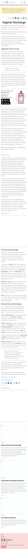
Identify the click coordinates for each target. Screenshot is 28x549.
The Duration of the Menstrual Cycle (12, 480)
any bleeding (5, 287)
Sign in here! (18, 12)
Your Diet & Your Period (8, 518)
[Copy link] (26, 18)
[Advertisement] (14, 231)
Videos (3, 536)
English (3, 547)
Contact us (4, 538)
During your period (6, 252)
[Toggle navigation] (3, 2)
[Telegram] (23, 18)
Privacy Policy (4, 541)
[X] (18, 18)
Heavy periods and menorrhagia (11, 445)
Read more (3, 458)
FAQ (2, 535)
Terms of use (4, 543)
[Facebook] (16, 18)
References (3, 385)
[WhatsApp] (21, 18)
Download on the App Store (8, 377)
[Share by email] (13, 18)
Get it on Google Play (7, 380)
